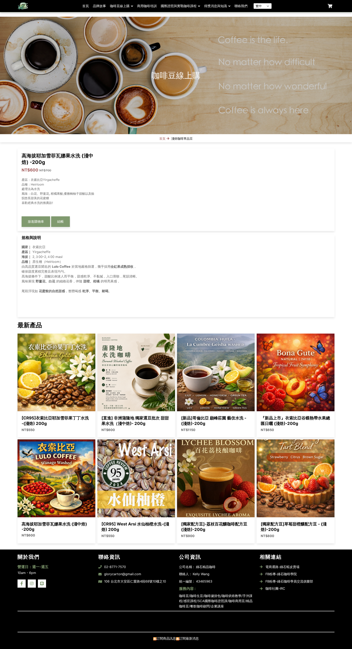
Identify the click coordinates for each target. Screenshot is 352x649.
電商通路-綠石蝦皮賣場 (282, 567)
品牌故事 (99, 6)
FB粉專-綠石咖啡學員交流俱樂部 (289, 581)
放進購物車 (36, 221)
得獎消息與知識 (215, 6)
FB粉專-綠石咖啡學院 (281, 574)
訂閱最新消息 (189, 638)
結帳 (60, 221)
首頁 (85, 6)
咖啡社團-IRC (275, 588)
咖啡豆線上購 (120, 6)
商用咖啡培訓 (147, 6)
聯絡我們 (241, 6)
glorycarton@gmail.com (122, 574)
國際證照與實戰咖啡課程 (179, 6)
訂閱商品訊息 (166, 638)
